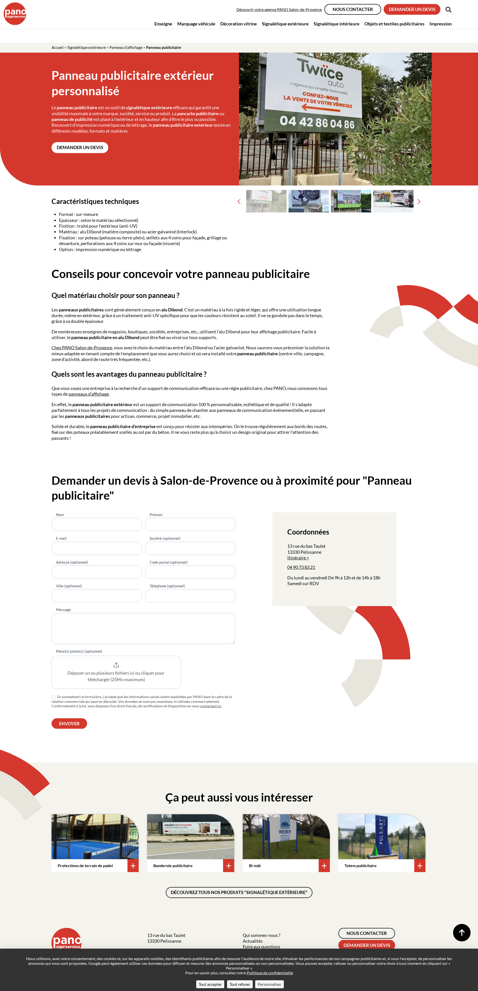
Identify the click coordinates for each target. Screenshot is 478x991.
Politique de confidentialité (270, 972)
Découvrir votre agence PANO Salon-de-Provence (279, 9)
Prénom (156, 514)
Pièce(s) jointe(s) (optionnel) (79, 651)
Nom (60, 514)
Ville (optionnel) (69, 586)
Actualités (253, 941)
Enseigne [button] (163, 23)
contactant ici (210, 706)
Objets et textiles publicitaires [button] (394, 23)
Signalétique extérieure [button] (285, 23)
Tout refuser (240, 984)
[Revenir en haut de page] (462, 932)
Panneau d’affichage (126, 47)
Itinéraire (296, 557)
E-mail (61, 538)
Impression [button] (440, 23)
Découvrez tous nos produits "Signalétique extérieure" (239, 892)
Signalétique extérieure (86, 47)
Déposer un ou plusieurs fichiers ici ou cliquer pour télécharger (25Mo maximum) (116, 676)
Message (63, 609)
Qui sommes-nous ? (261, 935)
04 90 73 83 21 (301, 567)
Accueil (57, 47)
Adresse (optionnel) (72, 562)
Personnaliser (269, 984)
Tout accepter (210, 984)
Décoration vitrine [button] (238, 23)
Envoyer (69, 723)
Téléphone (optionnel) (167, 586)
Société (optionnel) (165, 538)
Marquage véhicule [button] (196, 23)
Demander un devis (412, 9)
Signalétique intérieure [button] (336, 23)
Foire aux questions (261, 946)
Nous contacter (353, 9)
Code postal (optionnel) (169, 562)
